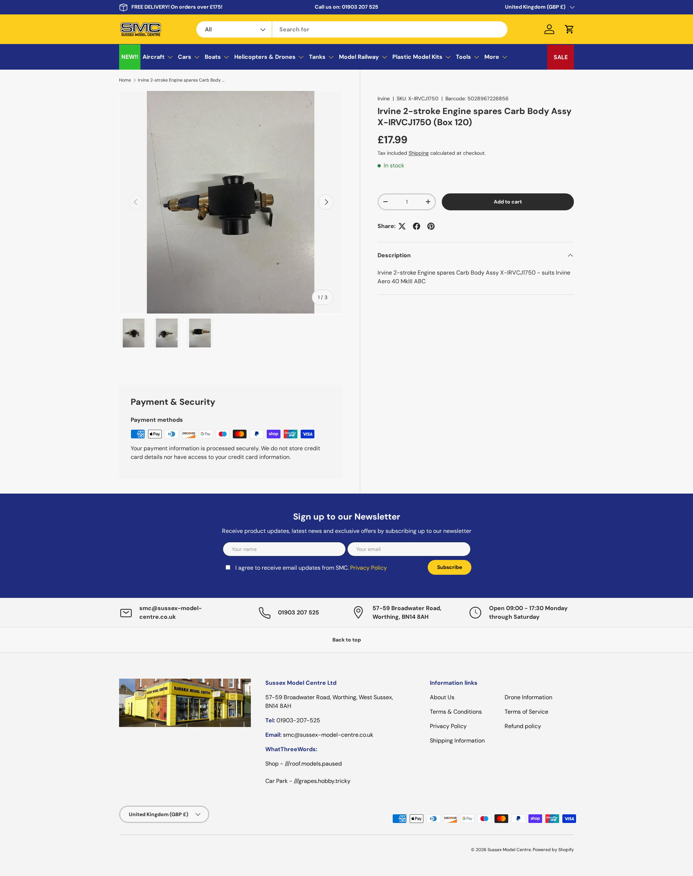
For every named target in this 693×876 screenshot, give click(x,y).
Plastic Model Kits (417, 57)
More (491, 57)
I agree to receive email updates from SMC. (311, 567)
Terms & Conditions (456, 711)
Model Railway (359, 57)
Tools (463, 57)
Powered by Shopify (553, 850)
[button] (570, 29)
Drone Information (528, 697)
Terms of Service (526, 711)
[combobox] (352, 29)
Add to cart (508, 201)
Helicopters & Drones (265, 57)
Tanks (317, 57)
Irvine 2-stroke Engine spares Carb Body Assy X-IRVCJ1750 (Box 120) (181, 80)
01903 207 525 (360, 7)
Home (125, 80)
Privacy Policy (368, 567)
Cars (184, 57)
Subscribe (449, 567)
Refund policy (523, 726)
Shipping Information (457, 740)
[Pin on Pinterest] (431, 226)
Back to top (346, 639)
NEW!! (129, 57)
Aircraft (154, 57)
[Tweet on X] (402, 226)
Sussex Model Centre (509, 850)
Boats (213, 57)
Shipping (419, 153)
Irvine (384, 98)
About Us (442, 697)
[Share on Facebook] (416, 226)
